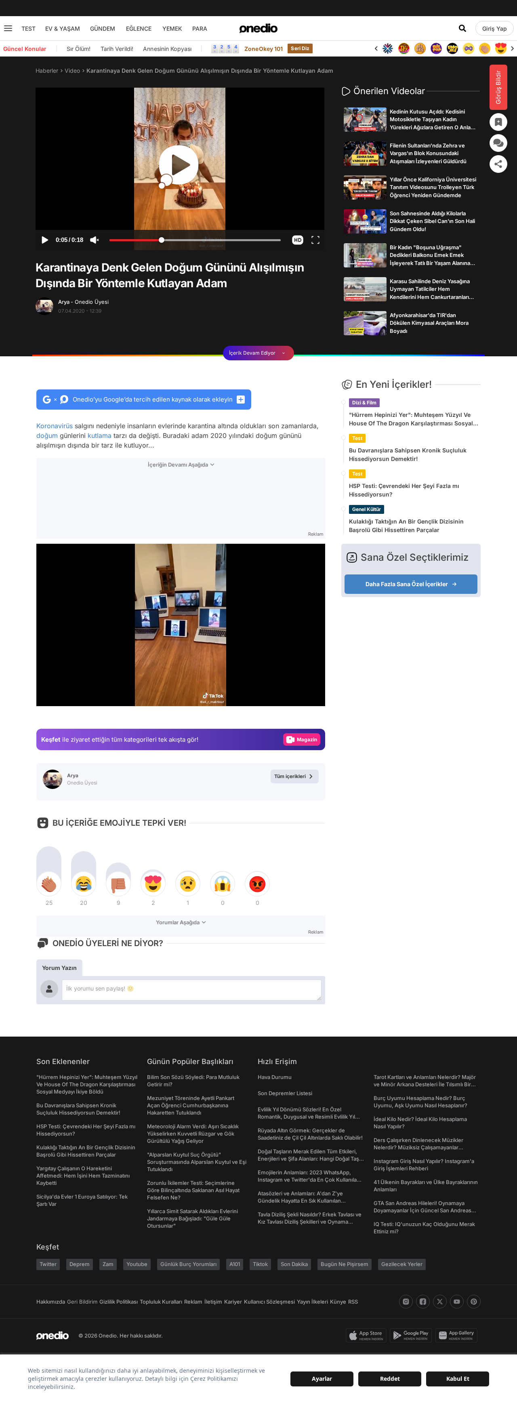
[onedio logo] (258, 28)
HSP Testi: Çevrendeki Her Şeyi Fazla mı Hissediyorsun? (404, 490)
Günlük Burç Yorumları (188, 1264)
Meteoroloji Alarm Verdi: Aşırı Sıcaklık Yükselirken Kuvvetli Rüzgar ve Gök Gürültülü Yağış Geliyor (193, 1133)
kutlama (99, 435)
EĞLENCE (138, 28)
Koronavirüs (54, 426)
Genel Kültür (366, 509)
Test (357, 438)
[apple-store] (368, 1335)
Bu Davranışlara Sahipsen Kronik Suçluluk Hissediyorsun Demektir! (408, 454)
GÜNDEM (102, 28)
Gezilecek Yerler (401, 1264)
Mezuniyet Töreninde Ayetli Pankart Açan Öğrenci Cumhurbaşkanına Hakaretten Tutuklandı (190, 1105)
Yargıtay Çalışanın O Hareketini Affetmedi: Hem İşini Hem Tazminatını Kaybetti (83, 1175)
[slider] (195, 241)
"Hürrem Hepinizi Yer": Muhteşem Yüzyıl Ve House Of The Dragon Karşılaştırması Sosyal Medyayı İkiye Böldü (411, 419)
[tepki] (48, 883)
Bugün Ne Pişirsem (344, 1264)
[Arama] (462, 28)
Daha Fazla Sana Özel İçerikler (407, 584)
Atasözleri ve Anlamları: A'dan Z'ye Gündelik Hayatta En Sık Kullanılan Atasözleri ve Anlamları (300, 1200)
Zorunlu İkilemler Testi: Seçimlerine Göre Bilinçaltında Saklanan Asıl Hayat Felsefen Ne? (193, 1190)
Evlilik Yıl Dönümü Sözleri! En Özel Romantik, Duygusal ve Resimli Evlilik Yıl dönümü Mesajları (306, 1116)
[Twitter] (440, 1301)
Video (72, 70)
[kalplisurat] (501, 48)
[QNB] (388, 48)
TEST (28, 28)
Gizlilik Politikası (118, 1301)
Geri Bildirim (82, 1301)
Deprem (79, 1264)
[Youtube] (457, 1301)
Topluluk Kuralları (161, 1301)
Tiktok (260, 1264)
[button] (297, 240)
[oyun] (468, 48)
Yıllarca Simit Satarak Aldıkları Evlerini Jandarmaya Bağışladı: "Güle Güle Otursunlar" (192, 1218)
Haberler (47, 70)
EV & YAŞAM (62, 28)
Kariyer (233, 1301)
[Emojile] (452, 48)
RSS (353, 1301)
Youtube (136, 1264)
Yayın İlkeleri (312, 1301)
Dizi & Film (364, 403)
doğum (47, 435)
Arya (83, 302)
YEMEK (172, 28)
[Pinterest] (474, 1301)
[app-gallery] (458, 1335)
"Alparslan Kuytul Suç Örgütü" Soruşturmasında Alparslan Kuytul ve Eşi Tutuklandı (196, 1161)
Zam (108, 1264)
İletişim (213, 1301)
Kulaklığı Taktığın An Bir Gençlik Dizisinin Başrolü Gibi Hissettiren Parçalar (406, 525)
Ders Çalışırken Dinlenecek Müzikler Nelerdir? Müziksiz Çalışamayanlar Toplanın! (418, 1147)
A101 (234, 1264)
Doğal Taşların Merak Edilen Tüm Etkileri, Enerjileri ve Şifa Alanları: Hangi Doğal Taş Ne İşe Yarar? (308, 1158)
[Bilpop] (436, 48)
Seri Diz (300, 48)
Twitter (48, 1264)
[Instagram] (406, 1301)
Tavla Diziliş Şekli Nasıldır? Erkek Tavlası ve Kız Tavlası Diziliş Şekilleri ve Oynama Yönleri (309, 1221)
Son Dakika (294, 1264)
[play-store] (412, 1335)
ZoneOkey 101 (263, 48)
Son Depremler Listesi (285, 1093)
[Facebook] (423, 1301)
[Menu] (8, 28)
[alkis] (485, 48)
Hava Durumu (275, 1077)
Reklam (193, 1301)
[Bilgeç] (420, 48)
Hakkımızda (50, 1301)
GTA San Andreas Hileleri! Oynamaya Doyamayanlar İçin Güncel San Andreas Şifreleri (422, 1210)
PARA (199, 28)
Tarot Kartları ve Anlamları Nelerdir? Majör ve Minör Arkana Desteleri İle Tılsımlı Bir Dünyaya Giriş (425, 1084)
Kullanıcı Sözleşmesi (269, 1301)
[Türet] (404, 48)
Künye (338, 1301)
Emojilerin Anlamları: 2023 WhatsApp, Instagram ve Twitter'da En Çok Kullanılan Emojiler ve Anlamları (309, 1179)
